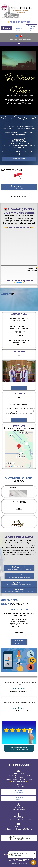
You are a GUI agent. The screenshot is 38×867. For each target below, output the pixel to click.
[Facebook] (16, 35)
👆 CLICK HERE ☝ (19, 282)
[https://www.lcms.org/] (19, 838)
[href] (19, 449)
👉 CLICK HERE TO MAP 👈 (19, 781)
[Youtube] (21, 35)
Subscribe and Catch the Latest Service (19, 829)
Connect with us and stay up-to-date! (19, 819)
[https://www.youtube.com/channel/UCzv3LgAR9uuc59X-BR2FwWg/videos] (25, 176)
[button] (19, 44)
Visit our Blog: (19, 39)
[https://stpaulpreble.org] (19, 10)
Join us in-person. (19, 810)
